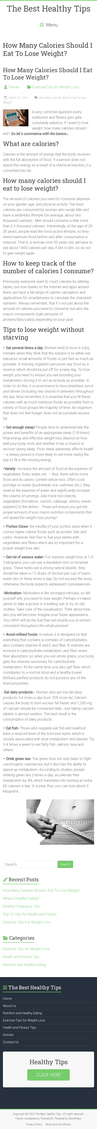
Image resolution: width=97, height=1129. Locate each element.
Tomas (13, 87)
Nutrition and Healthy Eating (24, 965)
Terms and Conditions (58, 1124)
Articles (8, 1035)
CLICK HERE (48, 1075)
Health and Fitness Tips (21, 957)
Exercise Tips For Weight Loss (27, 922)
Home (7, 998)
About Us (9, 1006)
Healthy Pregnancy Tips (21, 906)
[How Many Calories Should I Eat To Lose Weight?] (15, 111)
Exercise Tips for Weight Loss (55, 87)
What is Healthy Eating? (21, 898)
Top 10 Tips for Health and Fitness (30, 914)
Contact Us (11, 1042)
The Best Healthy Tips (48, 8)
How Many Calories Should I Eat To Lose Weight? (47, 73)
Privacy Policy (34, 1124)
